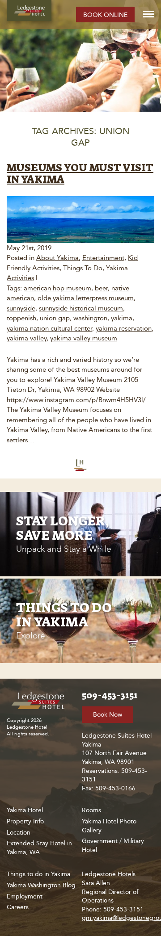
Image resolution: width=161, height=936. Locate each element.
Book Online (105, 15)
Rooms (91, 810)
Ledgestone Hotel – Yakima (29, 10)
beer (101, 288)
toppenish (21, 318)
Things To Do (82, 268)
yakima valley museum (83, 338)
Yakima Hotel (25, 810)
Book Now (107, 714)
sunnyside (21, 308)
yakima (121, 318)
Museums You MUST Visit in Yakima (80, 173)
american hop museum (57, 288)
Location (18, 832)
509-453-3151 (110, 695)
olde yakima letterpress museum (86, 298)
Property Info (25, 821)
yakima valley (27, 338)
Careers (18, 907)
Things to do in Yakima (38, 874)
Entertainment (103, 258)
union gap (55, 318)
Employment (24, 896)
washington (90, 318)
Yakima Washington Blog (41, 885)
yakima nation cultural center (49, 328)
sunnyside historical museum (81, 308)
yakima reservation (124, 328)
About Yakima (57, 258)
